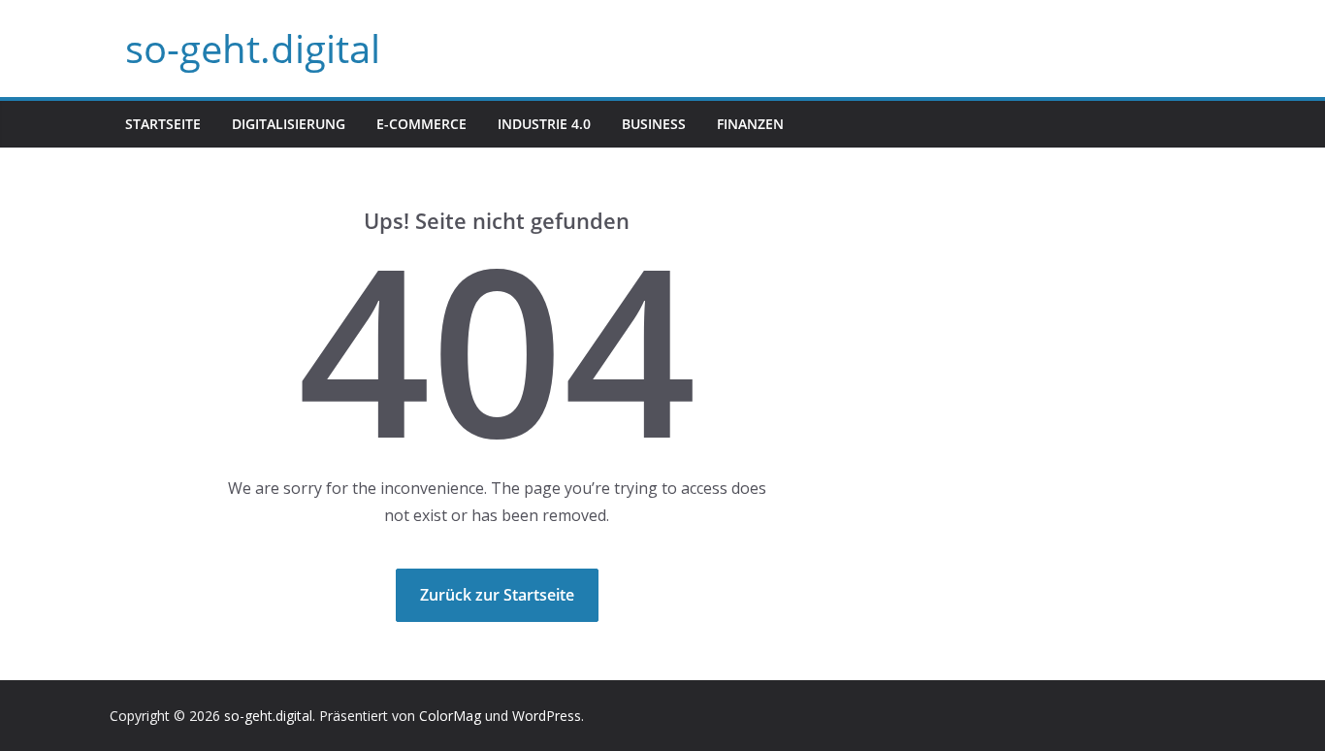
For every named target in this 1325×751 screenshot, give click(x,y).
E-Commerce (421, 123)
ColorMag (450, 715)
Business (654, 123)
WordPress (546, 715)
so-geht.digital (252, 48)
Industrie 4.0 (544, 123)
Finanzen (750, 123)
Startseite (163, 123)
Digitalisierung (288, 123)
